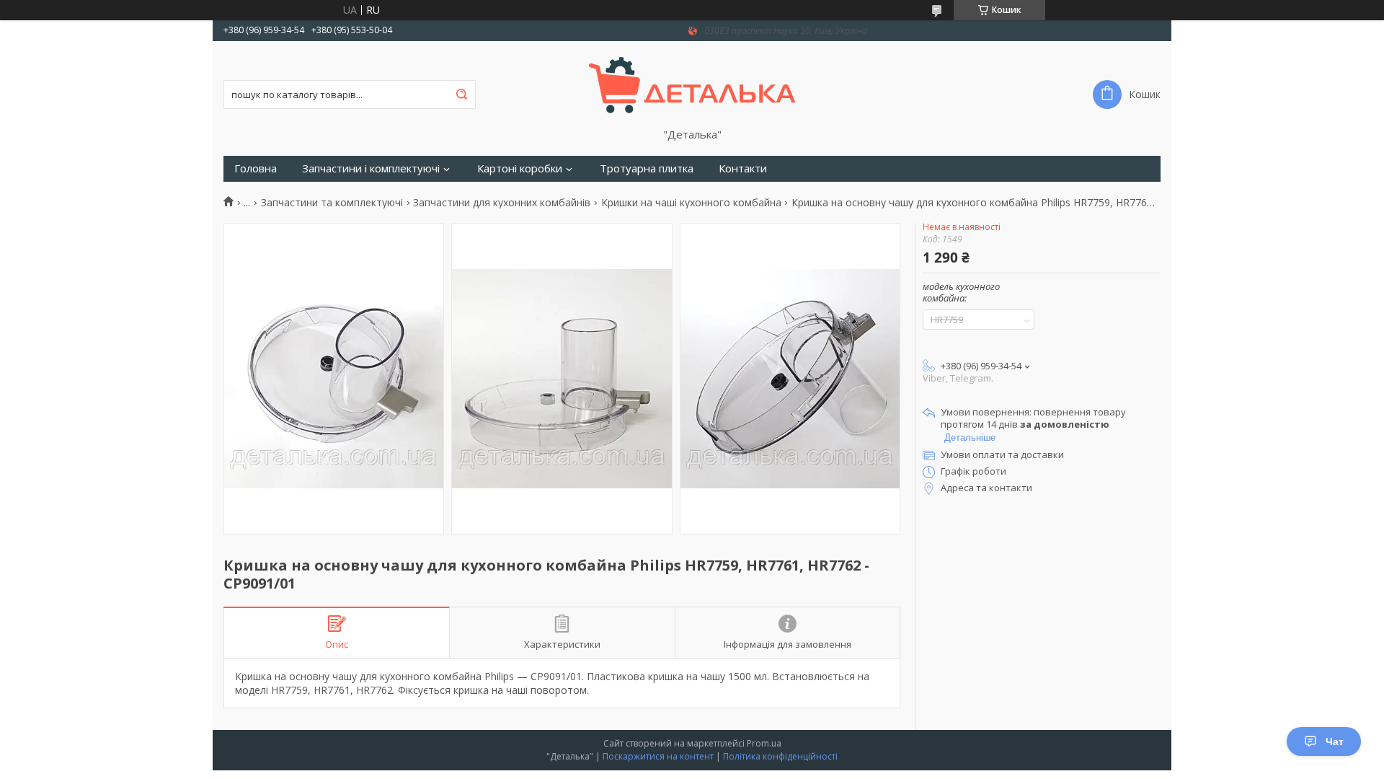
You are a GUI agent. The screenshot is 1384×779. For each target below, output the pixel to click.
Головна (255, 168)
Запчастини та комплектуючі (332, 202)
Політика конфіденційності (780, 756)
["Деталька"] (692, 84)
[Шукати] (461, 94)
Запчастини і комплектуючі (371, 168)
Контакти (743, 168)
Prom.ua (764, 743)
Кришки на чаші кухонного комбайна (691, 202)
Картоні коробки (519, 168)
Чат (1335, 741)
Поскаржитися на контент (658, 756)
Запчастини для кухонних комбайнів (501, 202)
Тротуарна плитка (646, 168)
